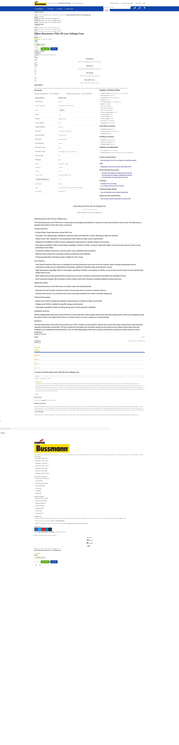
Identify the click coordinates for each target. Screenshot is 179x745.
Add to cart (45, 48)
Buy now (54, 561)
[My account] (144, 3)
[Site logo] (40, 3)
